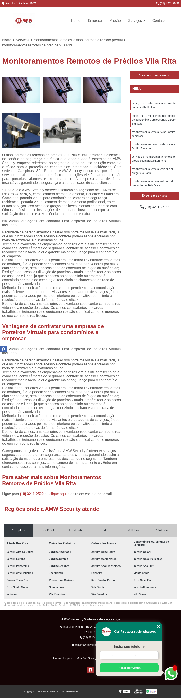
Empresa (95, 20)
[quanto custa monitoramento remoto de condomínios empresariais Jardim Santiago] (21, 130)
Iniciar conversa (129, 668)
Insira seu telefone (129, 646)
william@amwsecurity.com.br (91, 644)
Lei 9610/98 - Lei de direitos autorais (86, 605)
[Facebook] (90, 670)
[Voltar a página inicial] (24, 20)
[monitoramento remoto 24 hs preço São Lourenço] (21, 90)
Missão (115, 20)
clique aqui (58, 494)
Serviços (135, 20)
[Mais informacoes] (174, 20)
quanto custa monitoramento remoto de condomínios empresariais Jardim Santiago (154, 119)
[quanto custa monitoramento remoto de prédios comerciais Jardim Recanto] (62, 130)
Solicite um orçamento (154, 75)
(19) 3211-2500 (169, 3)
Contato (158, 20)
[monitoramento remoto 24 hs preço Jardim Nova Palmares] (62, 90)
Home (75, 20)
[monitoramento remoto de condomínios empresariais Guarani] (102, 90)
